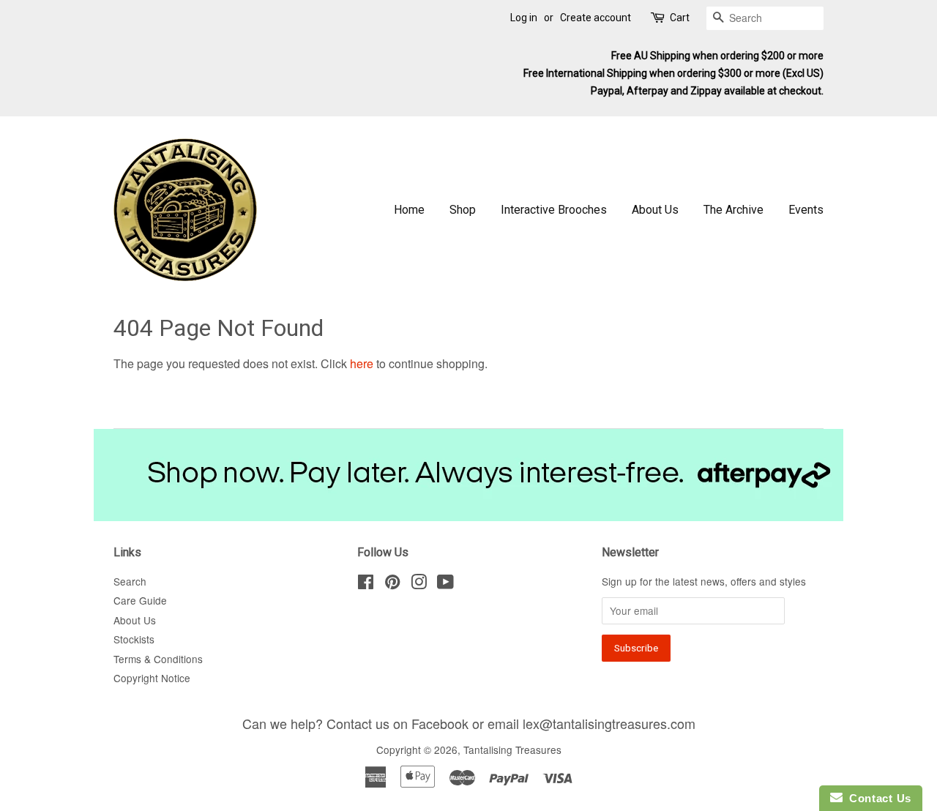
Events (806, 210)
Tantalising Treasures (512, 749)
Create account (595, 17)
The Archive (733, 210)
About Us (655, 210)
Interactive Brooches (554, 210)
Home (409, 210)
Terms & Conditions (158, 658)
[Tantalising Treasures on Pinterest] (392, 584)
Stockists (133, 639)
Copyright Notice (151, 677)
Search (129, 581)
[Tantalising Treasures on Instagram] (419, 584)
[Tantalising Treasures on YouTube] (445, 584)
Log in (523, 17)
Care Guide (140, 600)
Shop (462, 210)
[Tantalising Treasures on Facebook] (365, 584)
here (361, 363)
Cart (680, 17)
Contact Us (877, 798)
